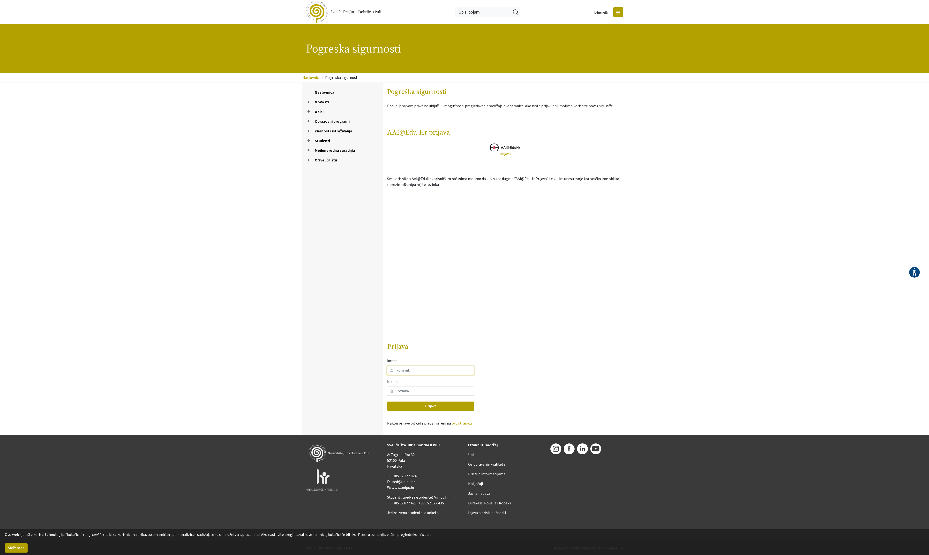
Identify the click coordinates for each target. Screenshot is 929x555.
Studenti (322, 141)
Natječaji (475, 484)
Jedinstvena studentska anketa (413, 513)
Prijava (430, 406)
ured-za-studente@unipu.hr (426, 497)
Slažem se (16, 548)
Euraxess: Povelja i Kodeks (489, 503)
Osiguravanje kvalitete (486, 464)
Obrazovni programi (332, 121)
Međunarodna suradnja (335, 150)
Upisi (319, 111)
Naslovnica (311, 77)
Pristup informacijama (486, 474)
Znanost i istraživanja (333, 131)
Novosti (322, 102)
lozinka (393, 381)
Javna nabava (479, 493)
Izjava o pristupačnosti (487, 513)
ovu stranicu (462, 423)
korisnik (393, 361)
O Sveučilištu (326, 160)
